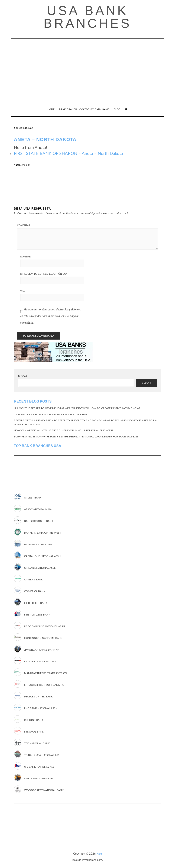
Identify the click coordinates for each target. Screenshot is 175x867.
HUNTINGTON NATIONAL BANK (43, 638)
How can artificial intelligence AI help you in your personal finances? (63, 430)
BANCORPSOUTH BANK (38, 521)
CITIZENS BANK (33, 579)
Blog (117, 109)
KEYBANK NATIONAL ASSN (40, 661)
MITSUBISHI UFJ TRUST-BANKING (44, 685)
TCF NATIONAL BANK (37, 743)
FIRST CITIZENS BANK (37, 614)
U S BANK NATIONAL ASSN (40, 767)
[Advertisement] (87, 70)
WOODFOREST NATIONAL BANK (44, 790)
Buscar (22, 376)
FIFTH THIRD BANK (35, 603)
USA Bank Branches (87, 16)
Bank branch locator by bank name (84, 109)
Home (51, 109)
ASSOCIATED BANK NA (38, 509)
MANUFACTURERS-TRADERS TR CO (45, 673)
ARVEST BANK (32, 497)
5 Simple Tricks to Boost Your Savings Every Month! (50, 414)
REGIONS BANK (33, 720)
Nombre (25, 256)
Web (22, 291)
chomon (26, 165)
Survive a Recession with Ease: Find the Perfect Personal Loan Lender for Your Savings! (76, 436)
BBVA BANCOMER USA (38, 544)
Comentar (23, 225)
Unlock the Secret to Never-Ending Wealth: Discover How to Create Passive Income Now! (77, 408)
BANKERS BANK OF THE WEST (42, 532)
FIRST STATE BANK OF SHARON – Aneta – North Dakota (68, 153)
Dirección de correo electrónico (43, 274)
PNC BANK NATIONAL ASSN (40, 708)
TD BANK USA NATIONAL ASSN (42, 755)
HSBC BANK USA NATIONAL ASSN (44, 626)
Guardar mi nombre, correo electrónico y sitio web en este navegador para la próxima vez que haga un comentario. (50, 316)
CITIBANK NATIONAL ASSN (40, 568)
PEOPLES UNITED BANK (38, 696)
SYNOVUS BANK (34, 731)
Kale (99, 854)
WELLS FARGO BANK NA (39, 778)
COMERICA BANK (34, 591)
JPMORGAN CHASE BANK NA (41, 649)
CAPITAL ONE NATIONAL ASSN (42, 556)
